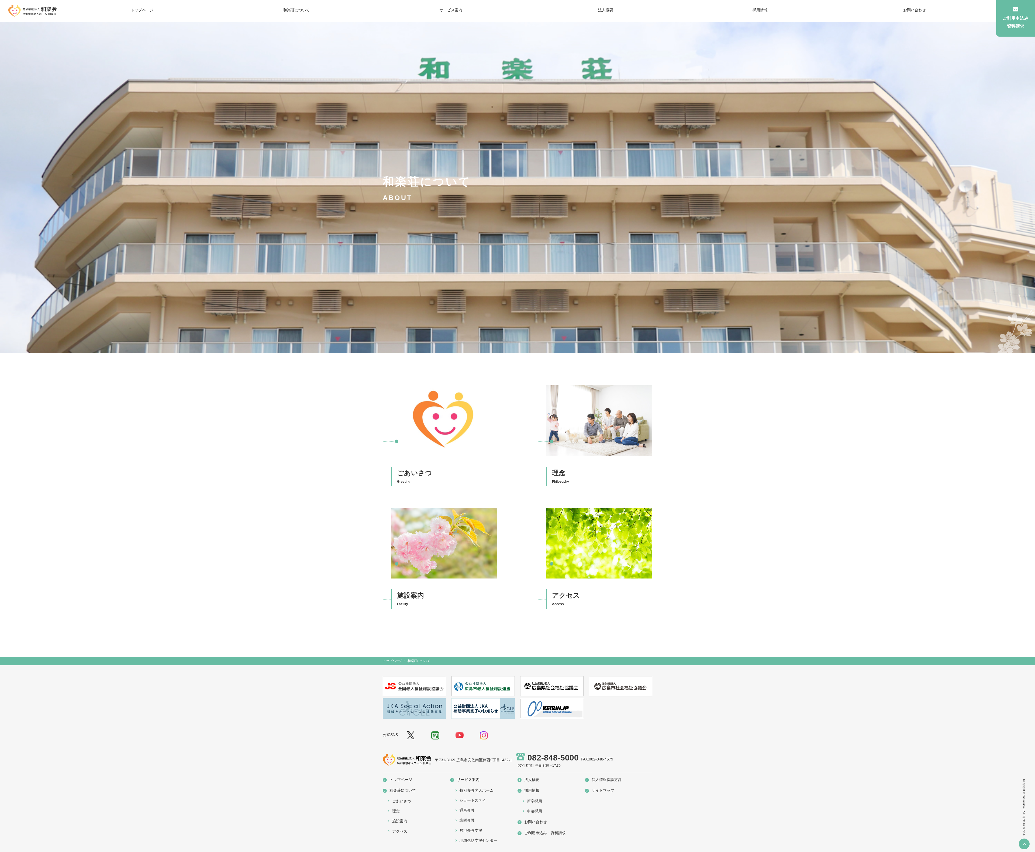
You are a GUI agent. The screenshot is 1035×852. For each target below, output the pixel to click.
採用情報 (760, 10)
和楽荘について (296, 10)
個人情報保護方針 (607, 779)
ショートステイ (473, 800)
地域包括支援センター (478, 840)
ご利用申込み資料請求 (1016, 22)
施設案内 (399, 821)
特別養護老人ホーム (477, 790)
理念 (396, 811)
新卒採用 (534, 801)
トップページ (142, 10)
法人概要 (605, 10)
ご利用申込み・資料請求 (545, 833)
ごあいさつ (401, 801)
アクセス (399, 831)
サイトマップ (603, 790)
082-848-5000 (553, 757)
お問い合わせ (914, 10)
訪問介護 (467, 820)
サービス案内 (451, 10)
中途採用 (534, 811)
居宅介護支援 (471, 830)
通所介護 (467, 810)
